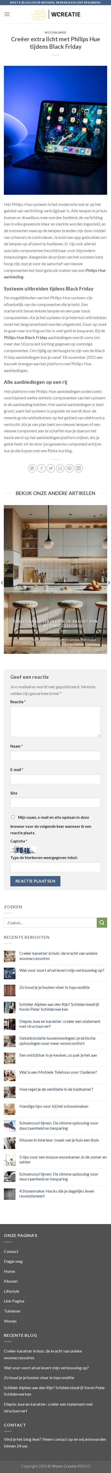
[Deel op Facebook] (41, 468)
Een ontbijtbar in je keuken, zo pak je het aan (58, 1055)
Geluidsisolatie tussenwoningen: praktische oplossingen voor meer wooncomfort (57, 1040)
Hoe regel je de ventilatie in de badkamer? (56, 1089)
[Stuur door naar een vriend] (60, 468)
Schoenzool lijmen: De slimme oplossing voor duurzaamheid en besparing (58, 1125)
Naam (16, 746)
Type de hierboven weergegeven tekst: (44, 857)
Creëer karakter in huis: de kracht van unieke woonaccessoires (58, 955)
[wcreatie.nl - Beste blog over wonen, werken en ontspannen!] (55, 14)
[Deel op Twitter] (50, 468)
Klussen (11, 1280)
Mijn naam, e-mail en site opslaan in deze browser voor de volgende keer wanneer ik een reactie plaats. (50, 825)
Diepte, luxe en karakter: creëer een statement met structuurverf (59, 1024)
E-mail (16, 769)
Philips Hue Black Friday (25, 337)
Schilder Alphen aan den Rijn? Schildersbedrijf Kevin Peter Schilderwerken (59, 1006)
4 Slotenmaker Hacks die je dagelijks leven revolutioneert (56, 1193)
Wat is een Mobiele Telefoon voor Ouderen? (58, 1072)
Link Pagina (14, 1300)
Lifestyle (11, 1291)
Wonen (10, 1320)
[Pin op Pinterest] (69, 468)
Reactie (18, 702)
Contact (11, 1251)
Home (9, 1271)
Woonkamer (55, 32)
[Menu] (7, 14)
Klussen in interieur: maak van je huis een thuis (59, 1139)
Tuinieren (12, 1310)
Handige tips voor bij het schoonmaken (53, 1106)
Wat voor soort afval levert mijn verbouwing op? (61, 970)
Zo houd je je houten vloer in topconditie (54, 987)
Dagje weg (13, 1261)
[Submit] (102, 923)
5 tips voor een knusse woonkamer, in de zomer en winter (63, 1159)
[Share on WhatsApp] (32, 468)
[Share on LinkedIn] (79, 468)
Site (13, 793)
